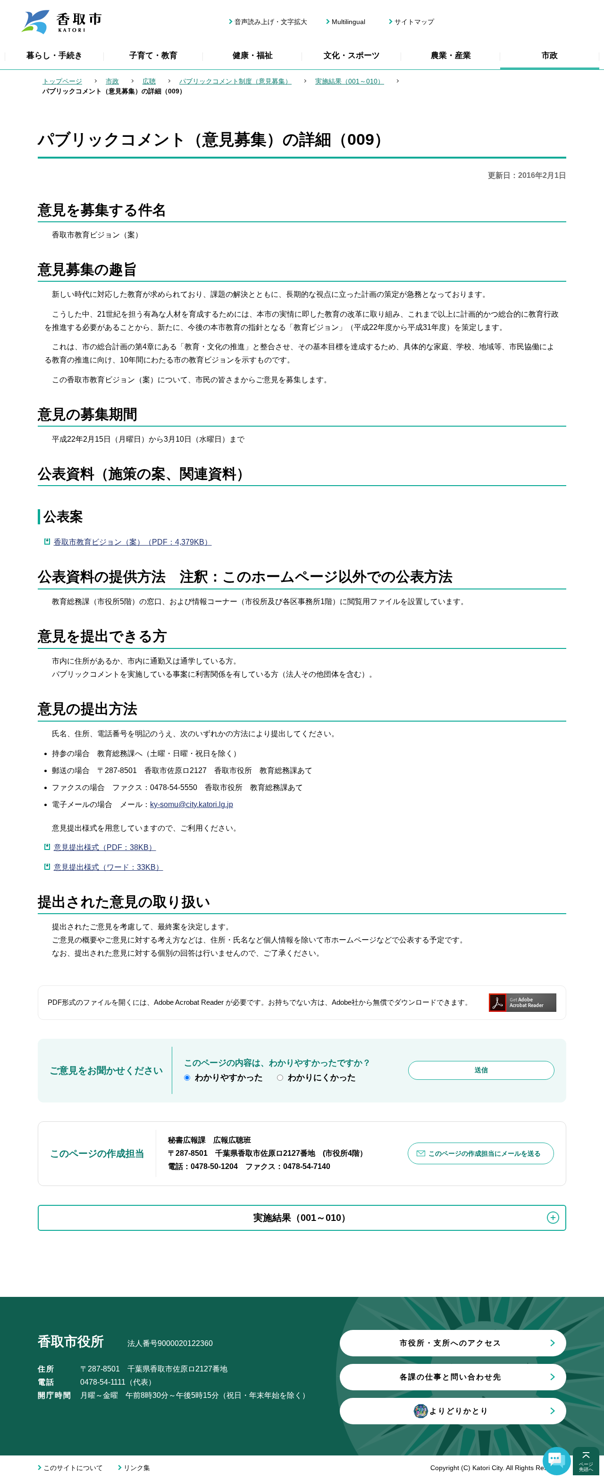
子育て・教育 (153, 55)
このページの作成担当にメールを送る (484, 1153)
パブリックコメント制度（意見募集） (235, 81)
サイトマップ (414, 21)
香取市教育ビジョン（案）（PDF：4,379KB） (133, 542)
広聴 (149, 81)
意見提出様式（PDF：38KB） (105, 847)
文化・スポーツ (352, 55)
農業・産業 (451, 55)
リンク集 (137, 1467)
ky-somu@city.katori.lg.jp (191, 804)
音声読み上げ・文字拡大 (271, 21)
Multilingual (348, 21)
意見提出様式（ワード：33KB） (108, 867)
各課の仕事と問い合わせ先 (451, 1377)
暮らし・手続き (54, 55)
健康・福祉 (253, 55)
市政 (550, 55)
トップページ (62, 81)
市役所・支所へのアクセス (451, 1343)
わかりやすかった (229, 1077)
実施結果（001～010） (349, 81)
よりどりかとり (459, 1411)
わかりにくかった (322, 1077)
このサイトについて (73, 1467)
